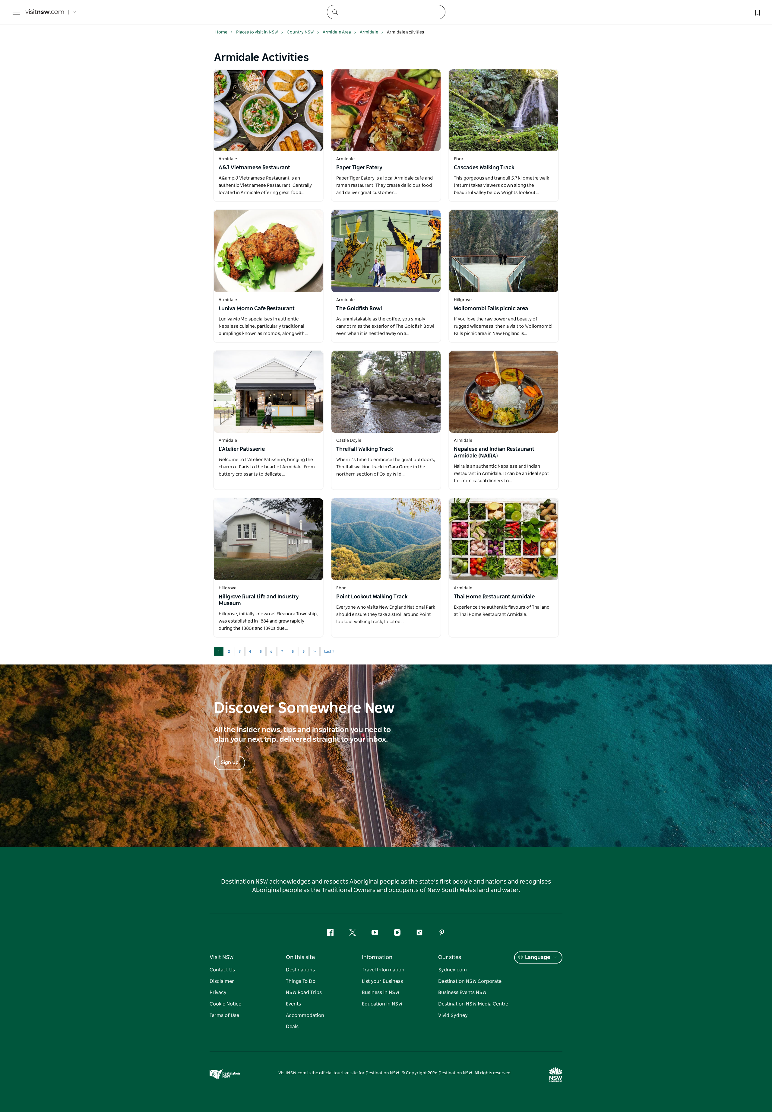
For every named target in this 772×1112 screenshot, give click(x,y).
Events (293, 1004)
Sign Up (230, 762)
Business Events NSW (462, 992)
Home (221, 32)
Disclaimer (222, 981)
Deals (292, 1026)
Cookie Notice (225, 1004)
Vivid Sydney (453, 1015)
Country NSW (300, 32)
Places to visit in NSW (257, 32)
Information (377, 957)
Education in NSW (382, 1004)
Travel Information (383, 969)
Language (537, 957)
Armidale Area (337, 32)
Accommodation (305, 1015)
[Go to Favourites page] (757, 12)
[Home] (44, 12)
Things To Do (300, 981)
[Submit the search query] (335, 12)
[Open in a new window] (268, 110)
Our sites (449, 957)
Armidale (369, 32)
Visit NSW (222, 957)
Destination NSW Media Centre (473, 1004)
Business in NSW (380, 992)
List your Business (382, 981)
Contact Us (222, 969)
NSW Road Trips (304, 992)
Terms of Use (224, 1015)
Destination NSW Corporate (469, 981)
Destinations (300, 969)
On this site (300, 957)
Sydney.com (452, 969)
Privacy (218, 992)
